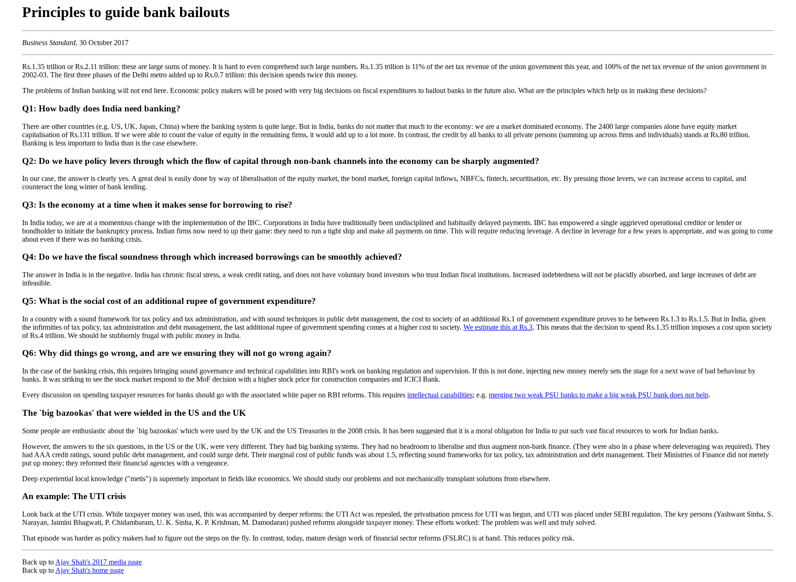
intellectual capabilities (440, 395)
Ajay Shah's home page (89, 570)
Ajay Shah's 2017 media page (98, 562)
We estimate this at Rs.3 (498, 327)
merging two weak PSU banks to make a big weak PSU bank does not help (598, 395)
